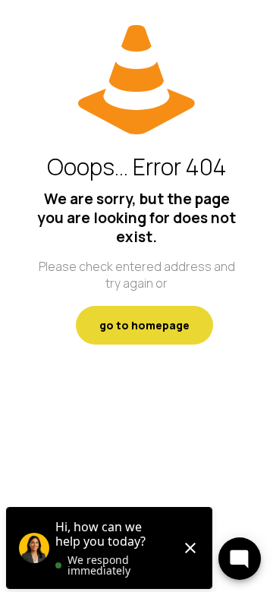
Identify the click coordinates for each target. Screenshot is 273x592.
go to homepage (144, 325)
